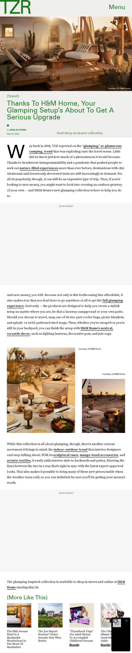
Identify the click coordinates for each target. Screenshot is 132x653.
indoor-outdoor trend (70, 449)
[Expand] (115, 621)
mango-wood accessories (99, 455)
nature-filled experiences (39, 168)
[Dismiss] (126, 621)
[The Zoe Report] (15, 7)
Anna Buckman (17, 130)
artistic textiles (19, 460)
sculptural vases (65, 455)
